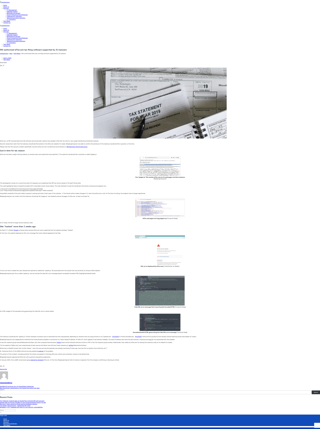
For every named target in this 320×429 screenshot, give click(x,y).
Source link (3, 369)
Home (5, 5)
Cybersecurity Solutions (14, 16)
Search (2, 389)
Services (6, 8)
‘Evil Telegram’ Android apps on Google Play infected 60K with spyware (22, 401)
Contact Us (6, 23)
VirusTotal (115, 336)
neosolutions (6, 382)
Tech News (6, 21)
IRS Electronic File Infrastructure (77, 147)
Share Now (3, 62)
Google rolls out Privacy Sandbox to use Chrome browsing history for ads (23, 402)
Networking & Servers (13, 13)
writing (71, 345)
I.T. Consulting (11, 19)
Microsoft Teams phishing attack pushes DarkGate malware (18, 404)
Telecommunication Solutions (16, 18)
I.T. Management (12, 10)
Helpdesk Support (12, 11)
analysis (40, 351)
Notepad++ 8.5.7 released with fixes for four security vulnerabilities (21, 407)
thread (16, 230)
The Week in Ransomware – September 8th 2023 (15, 405)
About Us (6, 7)
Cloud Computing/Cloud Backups (17, 15)
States (59, 342)
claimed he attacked (36, 360)
